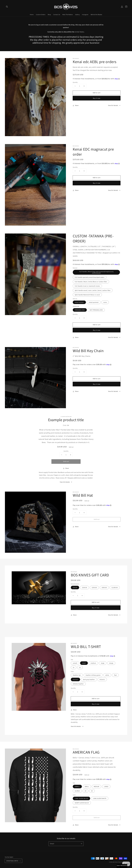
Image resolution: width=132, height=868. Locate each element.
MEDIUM (96, 786)
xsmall (75, 663)
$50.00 (75, 587)
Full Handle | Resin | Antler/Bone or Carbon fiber (91, 282)
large (102, 663)
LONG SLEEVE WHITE (99, 798)
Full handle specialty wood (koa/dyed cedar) (89, 277)
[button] (7, 7)
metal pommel (94, 302)
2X (85, 791)
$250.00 (94, 587)
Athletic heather (78, 684)
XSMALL (77, 786)
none (105, 302)
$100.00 (84, 587)
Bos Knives (115, 862)
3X (92, 791)
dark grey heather (89, 679)
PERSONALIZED (80, 310)
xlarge (111, 663)
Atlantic (102, 679)
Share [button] (77, 105)
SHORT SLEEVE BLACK (82, 803)
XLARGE (77, 791)
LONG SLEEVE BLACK (81, 798)
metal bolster (79, 302)
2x (73, 667)
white (107, 675)
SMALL (87, 786)
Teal (115, 675)
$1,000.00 (115, 587)
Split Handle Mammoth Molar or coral (87, 295)
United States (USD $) (12, 861)
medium (93, 663)
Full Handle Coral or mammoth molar (87, 286)
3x (80, 667)
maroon (75, 679)
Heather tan (77, 675)
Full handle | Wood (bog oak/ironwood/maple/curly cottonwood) (96, 272)
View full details (113, 105)
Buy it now (96, 98)
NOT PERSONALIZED (96, 310)
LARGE (106, 786)
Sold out (66, 461)
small (84, 663)
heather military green (93, 675)
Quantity (75, 82)
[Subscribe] (81, 844)
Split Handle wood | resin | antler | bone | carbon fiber (93, 290)
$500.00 (104, 587)
